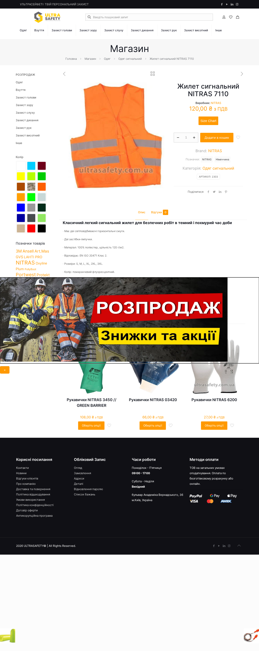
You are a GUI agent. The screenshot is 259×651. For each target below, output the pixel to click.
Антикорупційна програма (34, 515)
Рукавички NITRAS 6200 (214, 400)
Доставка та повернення (33, 489)
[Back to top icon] (239, 545)
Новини (21, 473)
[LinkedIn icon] (232, 4)
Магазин (90, 59)
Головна (71, 59)
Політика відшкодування (33, 494)
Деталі (78, 484)
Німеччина (222, 159)
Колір (19, 157)
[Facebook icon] (222, 4)
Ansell (28, 251)
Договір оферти (27, 510)
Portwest (26, 274)
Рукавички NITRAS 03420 (153, 400)
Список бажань (84, 494)
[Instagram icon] (237, 4)
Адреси (79, 478)
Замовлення (82, 473)
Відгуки (158, 212)
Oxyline (41, 263)
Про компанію (26, 484)
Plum (20, 269)
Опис (141, 212)
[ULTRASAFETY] (47, 17)
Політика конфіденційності (35, 505)
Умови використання (30, 499)
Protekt (43, 275)
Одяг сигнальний (130, 59)
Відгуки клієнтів (27, 478)
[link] (23, 38)
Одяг (107, 59)
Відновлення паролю (88, 489)
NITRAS (216, 103)
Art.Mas (42, 251)
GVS (19, 257)
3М (19, 251)
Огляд (78, 468)
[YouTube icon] (227, 4)
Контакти (22, 468)
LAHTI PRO (33, 257)
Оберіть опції (91, 425)
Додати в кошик (217, 137)
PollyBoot (30, 269)
